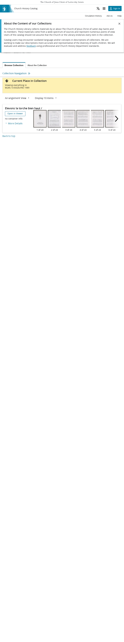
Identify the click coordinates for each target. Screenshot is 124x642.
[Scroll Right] (116, 118)
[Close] (119, 23)
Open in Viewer (15, 113)
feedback (31, 46)
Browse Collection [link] (14, 65)
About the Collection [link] (37, 65)
